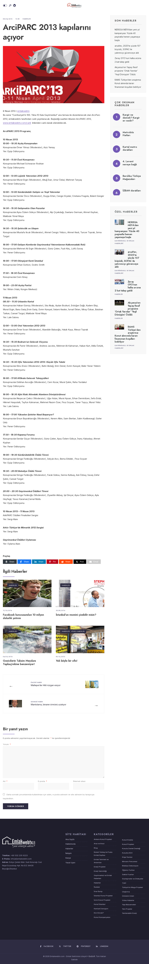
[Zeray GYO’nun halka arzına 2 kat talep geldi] (119, 281)
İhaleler (97, 887)
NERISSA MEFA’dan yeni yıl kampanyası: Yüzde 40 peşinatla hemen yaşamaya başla (127, 229)
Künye (68, 858)
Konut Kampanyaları (102, 917)
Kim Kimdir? (99, 913)
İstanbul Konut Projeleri (103, 896)
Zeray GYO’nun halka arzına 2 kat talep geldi (128, 286)
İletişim (68, 853)
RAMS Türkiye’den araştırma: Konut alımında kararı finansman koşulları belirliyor (128, 83)
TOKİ (124, 883)
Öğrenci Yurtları (128, 870)
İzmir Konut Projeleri (102, 900)
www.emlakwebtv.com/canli (17, 122)
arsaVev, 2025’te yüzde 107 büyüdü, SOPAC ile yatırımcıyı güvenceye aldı (127, 49)
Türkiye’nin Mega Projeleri (132, 887)
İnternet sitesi (79, 781)
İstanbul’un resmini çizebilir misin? (76, 615)
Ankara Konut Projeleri (103, 839)
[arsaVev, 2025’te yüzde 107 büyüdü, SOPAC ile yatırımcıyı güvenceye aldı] (119, 251)
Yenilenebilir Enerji (129, 913)
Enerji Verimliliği (100, 871)
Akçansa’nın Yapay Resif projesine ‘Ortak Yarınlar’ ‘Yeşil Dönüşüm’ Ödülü (126, 71)
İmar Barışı (98, 891)
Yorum (7, 744)
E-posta (42, 781)
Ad (5, 781)
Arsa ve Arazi (99, 844)
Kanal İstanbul (99, 904)
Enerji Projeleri (99, 867)
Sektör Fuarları (128, 874)
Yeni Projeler (127, 909)
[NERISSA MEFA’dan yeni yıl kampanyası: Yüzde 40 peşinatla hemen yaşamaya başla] (119, 222)
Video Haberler (78, 631)
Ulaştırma (126, 892)
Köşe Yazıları (127, 857)
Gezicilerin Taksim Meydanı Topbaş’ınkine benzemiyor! (19, 662)
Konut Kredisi (127, 840)
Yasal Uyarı (70, 863)
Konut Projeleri (128, 844)
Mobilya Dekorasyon (130, 866)
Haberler (27, 19)
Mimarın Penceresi (129, 861)
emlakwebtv (23, 111)
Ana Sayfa (69, 839)
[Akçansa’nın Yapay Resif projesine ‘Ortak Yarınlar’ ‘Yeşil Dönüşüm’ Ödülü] (119, 302)
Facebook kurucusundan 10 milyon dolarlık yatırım (23, 616)
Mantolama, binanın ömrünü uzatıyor (48, 703)
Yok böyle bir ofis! (66, 661)
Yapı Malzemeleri (129, 905)
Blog (96, 848)
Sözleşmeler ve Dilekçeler (132, 879)
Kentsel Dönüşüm (101, 909)
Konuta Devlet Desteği (131, 848)
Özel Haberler (126, 211)
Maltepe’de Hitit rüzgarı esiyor (46, 684)
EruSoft (92, 956)
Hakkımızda (70, 844)
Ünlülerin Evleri (128, 896)
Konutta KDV (127, 853)
